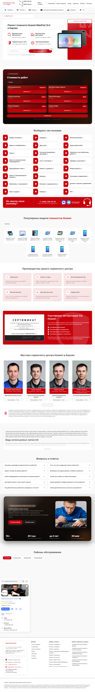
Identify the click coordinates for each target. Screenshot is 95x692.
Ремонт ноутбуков (54, 646)
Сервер (34, 10)
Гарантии (75, 3)
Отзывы (82, 3)
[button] (44, 405)
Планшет (72, 10)
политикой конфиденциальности (28, 54)
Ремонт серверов (54, 649)
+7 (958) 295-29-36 (27, 2)
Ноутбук (22, 10)
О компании (51, 3)
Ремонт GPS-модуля (54, 96)
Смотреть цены (29, 522)
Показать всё (47, 115)
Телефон (9, 10)
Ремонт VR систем (54, 657)
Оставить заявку (15, 522)
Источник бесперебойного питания (53, 10)
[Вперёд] (90, 9)
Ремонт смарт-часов (54, 659)
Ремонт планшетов (54, 655)
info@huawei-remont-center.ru (14, 667)
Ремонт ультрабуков (54, 664)
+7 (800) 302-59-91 (27, 5)
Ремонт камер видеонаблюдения (58, 662)
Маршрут (6, 609)
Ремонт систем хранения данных (58, 666)
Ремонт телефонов (54, 644)
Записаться (26, 91)
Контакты (89, 3)
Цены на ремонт (61, 3)
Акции (69, 3)
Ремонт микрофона (13, 106)
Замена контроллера (14, 96)
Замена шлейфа (53, 106)
